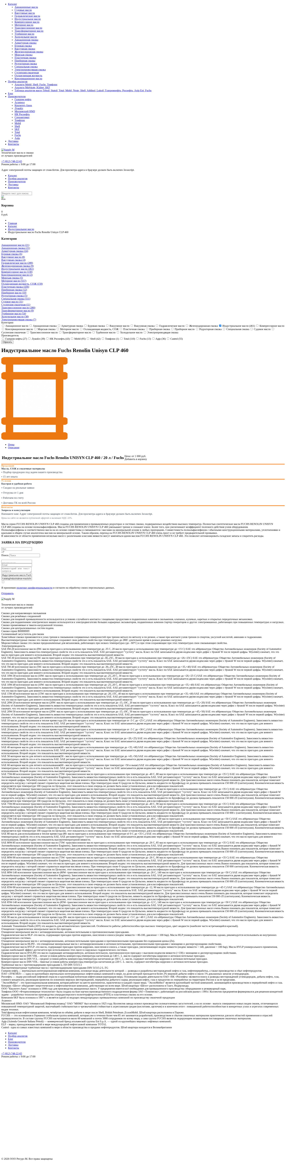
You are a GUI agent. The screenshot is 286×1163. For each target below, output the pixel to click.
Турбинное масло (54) (13, 313)
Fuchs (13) (145, 338)
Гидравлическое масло (172, 325)
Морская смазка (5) (12, 277)
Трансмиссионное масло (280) (18, 307)
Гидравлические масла (27, 16)
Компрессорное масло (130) (16, 271)
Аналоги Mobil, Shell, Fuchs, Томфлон (36, 84)
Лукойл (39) (38, 338)
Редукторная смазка (26, 63)
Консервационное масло (28, 78)
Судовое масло (262, 329)
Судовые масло (23, 10)
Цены (11, 444)
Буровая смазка (23, 45)
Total (17, 132)
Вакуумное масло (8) (13, 257)
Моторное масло (24, 25)
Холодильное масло (26, 36)
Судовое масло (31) (12, 301)
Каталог (12, 4)
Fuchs (18, 135)
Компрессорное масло (27, 22)
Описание (13, 447)
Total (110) (129, 338)
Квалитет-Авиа (23, 105)
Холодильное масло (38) (15, 316)
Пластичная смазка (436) (15, 286)
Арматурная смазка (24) (14, 251)
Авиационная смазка (26, 39)
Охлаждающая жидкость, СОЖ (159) (22, 283)
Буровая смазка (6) (11, 254)
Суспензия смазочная (27, 72)
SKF (17, 129)
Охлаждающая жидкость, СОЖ (101, 329)
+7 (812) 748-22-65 (11, 161)
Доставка (13, 141)
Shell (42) (95, 338)
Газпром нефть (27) (16, 338)
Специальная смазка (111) (15, 298)
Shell (17, 126)
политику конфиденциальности (34, 587)
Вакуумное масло (119, 325)
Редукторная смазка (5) (14, 295)
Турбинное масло (24, 33)
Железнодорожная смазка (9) (17, 266)
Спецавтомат (22, 117)
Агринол (20, 102)
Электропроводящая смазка (30, 69)
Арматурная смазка (25, 42)
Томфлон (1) (111, 338)
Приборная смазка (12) (14, 289)
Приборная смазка (25, 60)
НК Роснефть (22, 114)
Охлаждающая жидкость (28, 75)
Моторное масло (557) (13, 280)
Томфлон (20, 120)
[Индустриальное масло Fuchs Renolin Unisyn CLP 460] (34, 438)
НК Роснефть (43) (59, 338)
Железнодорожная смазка (29, 51)
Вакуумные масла (25, 13)
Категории (7, 322)
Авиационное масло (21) (15, 245)
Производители (17, 96)
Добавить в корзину (135, 459)
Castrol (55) (176, 338)
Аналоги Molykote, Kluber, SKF (32, 87)
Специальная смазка (26, 66)
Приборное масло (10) (13, 292)
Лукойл (19, 108)
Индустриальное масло (28, 19)
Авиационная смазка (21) (15, 248)
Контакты (13, 144)
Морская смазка (23, 54)
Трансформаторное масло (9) (17, 310)
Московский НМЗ (25, 111)
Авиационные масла (26, 7)
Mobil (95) (80, 338)
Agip (17, 138)
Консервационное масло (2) (17, 274)
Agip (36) (160, 338)
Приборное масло (184, 329)
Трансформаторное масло (29, 30)
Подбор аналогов (17, 81)
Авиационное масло (16, 325)
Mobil (18, 123)
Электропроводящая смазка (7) (18, 319)
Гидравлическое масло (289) (17, 263)
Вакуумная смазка (25, 48)
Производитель (10, 335)
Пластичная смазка (25, 57)
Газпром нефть (23, 99)
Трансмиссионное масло (28, 27)
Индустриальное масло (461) (17, 268)
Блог (10, 93)
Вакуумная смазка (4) (13, 260)
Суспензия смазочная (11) (15, 304)
